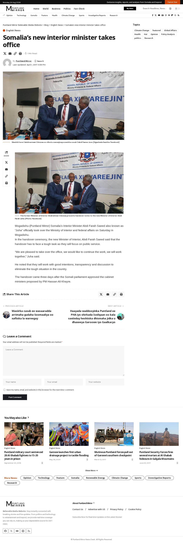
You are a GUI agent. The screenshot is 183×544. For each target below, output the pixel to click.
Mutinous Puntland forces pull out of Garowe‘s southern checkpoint (113, 453)
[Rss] (178, 15)
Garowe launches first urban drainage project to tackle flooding (69, 453)
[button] (172, 2)
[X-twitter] (11, 531)
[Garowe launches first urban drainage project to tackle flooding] (69, 434)
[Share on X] (5, 53)
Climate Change (68, 15)
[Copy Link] (15, 53)
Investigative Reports (97, 15)
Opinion (9, 15)
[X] (155, 15)
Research (114, 15)
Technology (21, 15)
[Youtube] (17, 531)
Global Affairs (170, 30)
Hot (145, 34)
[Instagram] (165, 15)
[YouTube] (159, 15)
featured (157, 30)
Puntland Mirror (24, 61)
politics (137, 38)
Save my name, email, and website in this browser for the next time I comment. (40, 390)
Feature (44, 15)
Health (54, 15)
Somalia (34, 15)
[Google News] (162, 15)
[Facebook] (152, 15)
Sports (81, 15)
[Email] (10, 53)
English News (13, 30)
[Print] (20, 53)
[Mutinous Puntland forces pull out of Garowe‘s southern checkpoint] (114, 434)
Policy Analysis (168, 34)
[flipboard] (172, 15)
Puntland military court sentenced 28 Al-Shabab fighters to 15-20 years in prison (23, 455)
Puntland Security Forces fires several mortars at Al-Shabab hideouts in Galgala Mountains (156, 455)
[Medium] (169, 15)
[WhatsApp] (175, 15)
